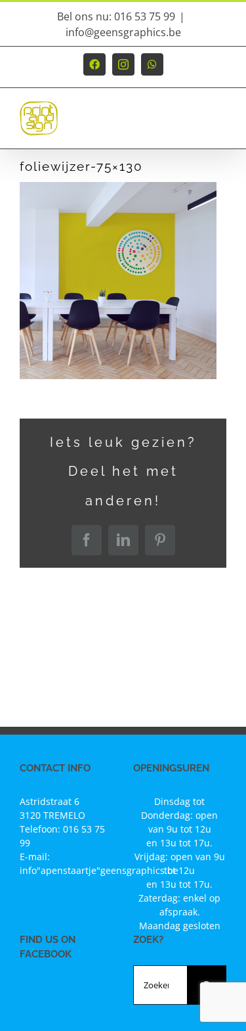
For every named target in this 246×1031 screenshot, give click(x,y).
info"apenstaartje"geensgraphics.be (99, 870)
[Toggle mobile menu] (219, 124)
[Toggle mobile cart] (192, 124)
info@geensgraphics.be (123, 32)
